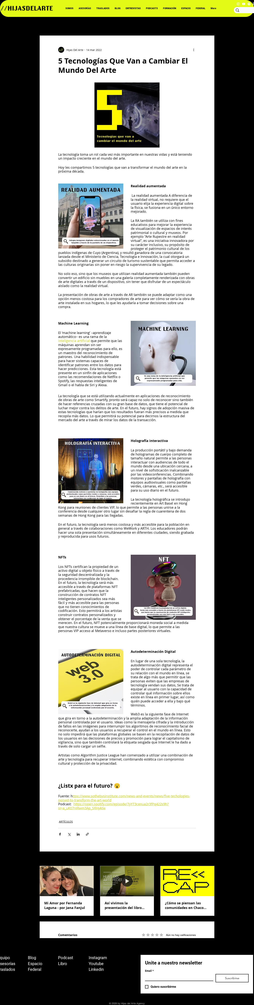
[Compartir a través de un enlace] (87, 834)
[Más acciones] (193, 50)
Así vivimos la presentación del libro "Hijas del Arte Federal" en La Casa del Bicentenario (124, 905)
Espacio (35, 963)
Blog (32, 957)
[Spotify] (249, 4)
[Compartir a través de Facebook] (60, 834)
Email (149, 970)
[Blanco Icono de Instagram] (238, 4)
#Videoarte (133, 24)
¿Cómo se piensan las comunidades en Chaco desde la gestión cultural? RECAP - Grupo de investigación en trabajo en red (186, 905)
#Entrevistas (85, 24)
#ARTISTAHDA (109, 24)
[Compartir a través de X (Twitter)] (69, 834)
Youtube (96, 963)
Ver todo (209, 859)
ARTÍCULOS (66, 821)
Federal (34, 969)
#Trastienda (155, 24)
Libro (62, 963)
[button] (209, 24)
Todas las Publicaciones (55, 24)
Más (172, 24)
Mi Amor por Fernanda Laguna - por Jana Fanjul (64, 905)
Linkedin (96, 969)
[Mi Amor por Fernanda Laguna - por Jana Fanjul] (67, 881)
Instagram (98, 957)
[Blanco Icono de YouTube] (243, 4)
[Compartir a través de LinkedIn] (78, 834)
